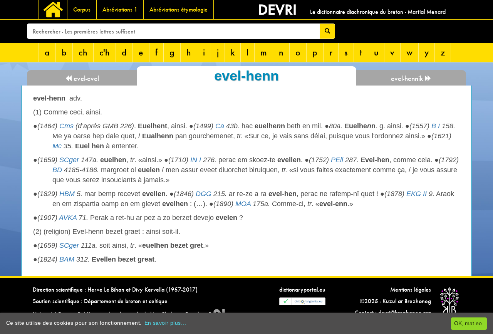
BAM (66, 259)
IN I (195, 160)
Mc (57, 146)
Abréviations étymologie (178, 9)
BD (57, 170)
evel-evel (85, 78)
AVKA (68, 218)
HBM (67, 194)
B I (435, 126)
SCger (69, 160)
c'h (104, 52)
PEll (337, 160)
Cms (66, 126)
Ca (219, 126)
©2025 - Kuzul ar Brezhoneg (395, 301)
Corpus (82, 9)
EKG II (416, 194)
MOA (243, 204)
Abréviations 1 (120, 9)
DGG (203, 194)
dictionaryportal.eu (302, 289)
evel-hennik (408, 78)
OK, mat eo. (468, 323)
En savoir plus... (165, 323)
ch (83, 52)
